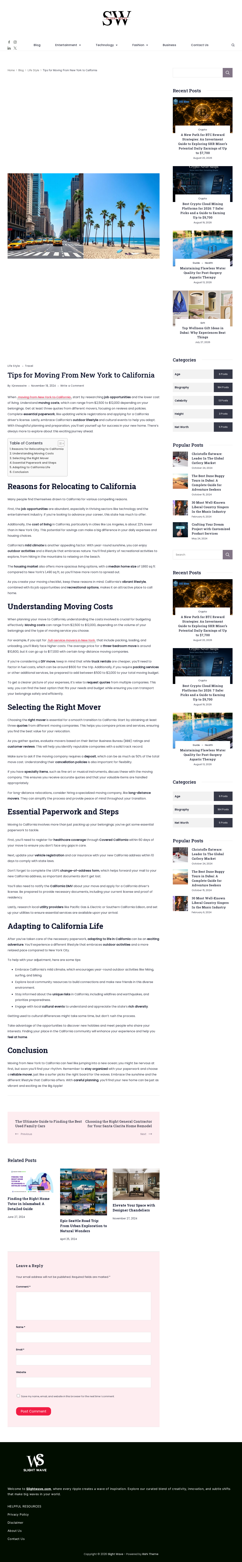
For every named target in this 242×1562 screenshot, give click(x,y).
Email (20, 1349)
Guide (196, 262)
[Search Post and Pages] (233, 45)
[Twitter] (15, 48)
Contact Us (200, 45)
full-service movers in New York (71, 640)
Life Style (14, 366)
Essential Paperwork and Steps (34, 463)
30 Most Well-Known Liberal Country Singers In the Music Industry (210, 506)
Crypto (202, 129)
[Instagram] (15, 42)
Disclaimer (15, 1522)
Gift (202, 323)
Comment (23, 1286)
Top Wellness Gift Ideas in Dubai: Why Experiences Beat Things (203, 332)
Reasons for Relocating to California (38, 449)
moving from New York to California (44, 397)
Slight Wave (115, 1554)
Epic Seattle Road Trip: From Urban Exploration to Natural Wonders (83, 1225)
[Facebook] (9, 42)
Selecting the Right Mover (30, 458)
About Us (15, 1531)
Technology (105, 45)
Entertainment (66, 45)
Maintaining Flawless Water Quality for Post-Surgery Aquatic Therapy (203, 272)
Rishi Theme (150, 1554)
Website (21, 1372)
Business (169, 45)
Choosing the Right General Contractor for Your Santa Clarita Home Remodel (118, 1123)
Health (209, 262)
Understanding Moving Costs (33, 453)
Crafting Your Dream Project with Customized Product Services (211, 528)
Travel (29, 366)
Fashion (138, 45)
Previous (26, 1134)
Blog (37, 45)
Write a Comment (72, 386)
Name (20, 1327)
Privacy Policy (18, 1514)
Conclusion (21, 472)
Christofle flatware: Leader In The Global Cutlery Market (208, 458)
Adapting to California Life (31, 467)
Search (228, 72)
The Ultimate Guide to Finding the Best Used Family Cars (48, 1123)
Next (143, 1134)
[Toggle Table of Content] (59, 443)
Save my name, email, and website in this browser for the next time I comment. (68, 1396)
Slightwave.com (38, 1489)
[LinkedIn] (9, 48)
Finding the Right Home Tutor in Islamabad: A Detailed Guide (29, 1203)
